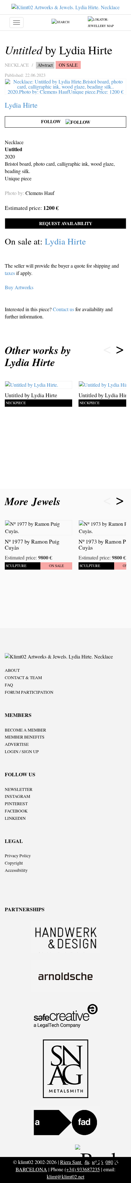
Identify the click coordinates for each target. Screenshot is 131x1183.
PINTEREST (16, 803)
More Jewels (34, 501)
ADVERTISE (17, 744)
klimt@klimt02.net (65, 1176)
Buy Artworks (19, 287)
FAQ (9, 685)
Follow (53, 121)
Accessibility (16, 870)
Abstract (45, 65)
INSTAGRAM (17, 796)
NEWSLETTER (18, 789)
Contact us (63, 309)
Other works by (38, 356)
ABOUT (12, 670)
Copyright (14, 863)
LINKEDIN (15, 818)
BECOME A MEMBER (25, 730)
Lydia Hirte (21, 105)
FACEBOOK (16, 811)
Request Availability (65, 223)
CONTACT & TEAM (23, 677)
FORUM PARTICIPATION (29, 692)
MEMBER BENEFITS (25, 737)
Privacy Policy (18, 856)
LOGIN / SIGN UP (22, 751)
